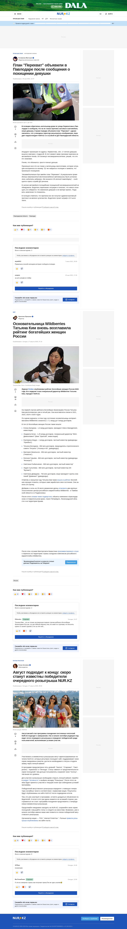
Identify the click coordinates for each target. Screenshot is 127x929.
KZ (100, 14)
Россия (16, 580)
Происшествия (18, 18)
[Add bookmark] (15, 148)
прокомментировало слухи (68, 551)
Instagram (71, 299)
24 (17, 840)
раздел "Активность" (31, 780)
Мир (14, 312)
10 (17, 594)
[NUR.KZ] (63, 13)
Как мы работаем (18, 660)
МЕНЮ (19, 14)
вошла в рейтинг (63, 480)
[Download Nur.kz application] (63, 5)
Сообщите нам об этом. (50, 207)
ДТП (46, 18)
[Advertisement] (63, 37)
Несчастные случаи (56, 18)
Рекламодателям (107, 918)
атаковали (63, 488)
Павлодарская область (21, 216)
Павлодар (32, 216)
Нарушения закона (34, 18)
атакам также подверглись (42, 497)
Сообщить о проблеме (90, 918)
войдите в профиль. (68, 255)
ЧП (43, 18)
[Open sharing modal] (15, 141)
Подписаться (71, 562)
